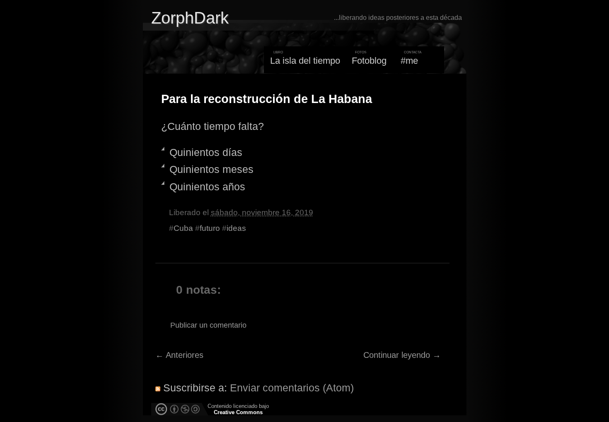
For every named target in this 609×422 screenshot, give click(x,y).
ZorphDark (190, 18)
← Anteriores (179, 355)
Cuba (183, 228)
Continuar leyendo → (402, 355)
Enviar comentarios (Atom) (292, 387)
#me (409, 60)
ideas (236, 228)
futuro (210, 228)
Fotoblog (369, 60)
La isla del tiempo (305, 60)
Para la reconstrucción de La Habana (266, 99)
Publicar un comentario (208, 325)
